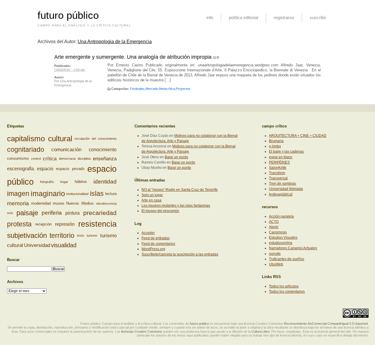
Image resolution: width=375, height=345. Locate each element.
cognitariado (25, 149)
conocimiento (103, 149)
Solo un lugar (152, 195)
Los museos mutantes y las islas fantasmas (176, 205)
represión (65, 224)
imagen (18, 193)
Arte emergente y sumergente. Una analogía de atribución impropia (133, 57)
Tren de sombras (282, 183)
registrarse (284, 17)
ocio (10, 213)
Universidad (37, 245)
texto (80, 235)
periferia (52, 213)
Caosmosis (278, 232)
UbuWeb (276, 264)
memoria (18, 203)
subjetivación (27, 235)
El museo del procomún (160, 211)
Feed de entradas (156, 238)
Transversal (278, 178)
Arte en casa (151, 200)
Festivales (137, 88)
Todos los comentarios (287, 292)
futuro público (68, 15)
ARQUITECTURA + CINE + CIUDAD (297, 136)
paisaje (27, 213)
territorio (62, 235)
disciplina (84, 158)
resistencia (97, 224)
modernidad (41, 203)
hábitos (81, 181)
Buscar (13, 260)
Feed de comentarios (158, 244)
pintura (72, 213)
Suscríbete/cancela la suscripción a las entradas (180, 254)
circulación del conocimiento (95, 138)
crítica (50, 158)
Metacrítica (167, 88)
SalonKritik (277, 168)
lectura (111, 193)
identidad (105, 182)
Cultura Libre (260, 331)
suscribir (318, 17)
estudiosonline (280, 243)
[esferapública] (280, 194)
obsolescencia (106, 203)
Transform (277, 173)
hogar (64, 182)
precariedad (100, 213)
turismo (92, 235)
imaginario (48, 193)
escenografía (20, 168)
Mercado (152, 88)
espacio (45, 168)
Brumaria (276, 141)
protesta (19, 224)
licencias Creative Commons (141, 331)
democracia (67, 158)
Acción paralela (281, 216)
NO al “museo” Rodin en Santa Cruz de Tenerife (180, 190)
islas (97, 193)
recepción (43, 224)
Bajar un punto (176, 157)
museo (58, 203)
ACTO (274, 222)
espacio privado (70, 168)
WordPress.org (153, 249)
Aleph (273, 227)
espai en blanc (280, 157)
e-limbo (275, 146)
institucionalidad (77, 194)
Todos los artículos (284, 286)
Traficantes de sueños (286, 259)
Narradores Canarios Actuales (293, 248)
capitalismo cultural (39, 138)
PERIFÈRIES (279, 162)
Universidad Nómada (286, 189)
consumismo (18, 158)
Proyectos (183, 88)
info (210, 17)
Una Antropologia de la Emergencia (115, 41)
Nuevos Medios (80, 203)
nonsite (275, 254)
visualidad (63, 245)
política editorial (243, 17)
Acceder (148, 233)
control (36, 158)
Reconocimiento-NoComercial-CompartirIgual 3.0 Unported (326, 323)
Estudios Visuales (283, 237)
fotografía (47, 182)
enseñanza (105, 158)
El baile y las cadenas (286, 151)
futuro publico (199, 323)
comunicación (66, 149)
